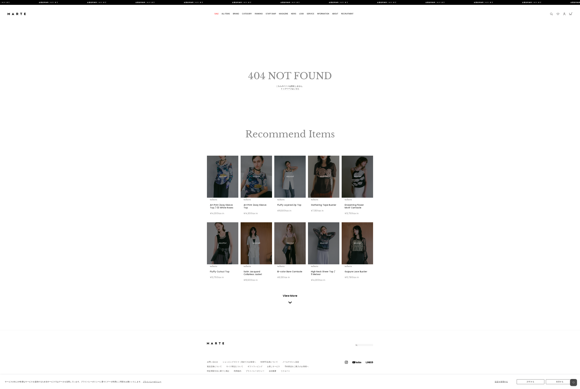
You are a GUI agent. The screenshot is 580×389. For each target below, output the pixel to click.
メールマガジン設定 (290, 362)
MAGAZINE (283, 13)
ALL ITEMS (226, 13)
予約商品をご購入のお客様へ (297, 366)
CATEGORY (247, 13)
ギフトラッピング (255, 366)
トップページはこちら (290, 89)
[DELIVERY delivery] (290, 2)
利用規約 (237, 371)
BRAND (236, 13)
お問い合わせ (212, 362)
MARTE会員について (269, 362)
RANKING (259, 13)
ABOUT (335, 13)
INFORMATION (323, 13)
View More (290, 296)
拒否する (560, 381)
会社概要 (272, 371)
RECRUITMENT (347, 13)
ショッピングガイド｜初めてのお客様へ (239, 362)
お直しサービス (273, 366)
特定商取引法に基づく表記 (218, 371)
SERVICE (310, 13)
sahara (218, 199)
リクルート (285, 371)
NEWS (293, 13)
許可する (530, 381)
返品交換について (214, 366)
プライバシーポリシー (152, 381)
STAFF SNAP (271, 13)
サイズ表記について (234, 366)
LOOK (301, 13)
